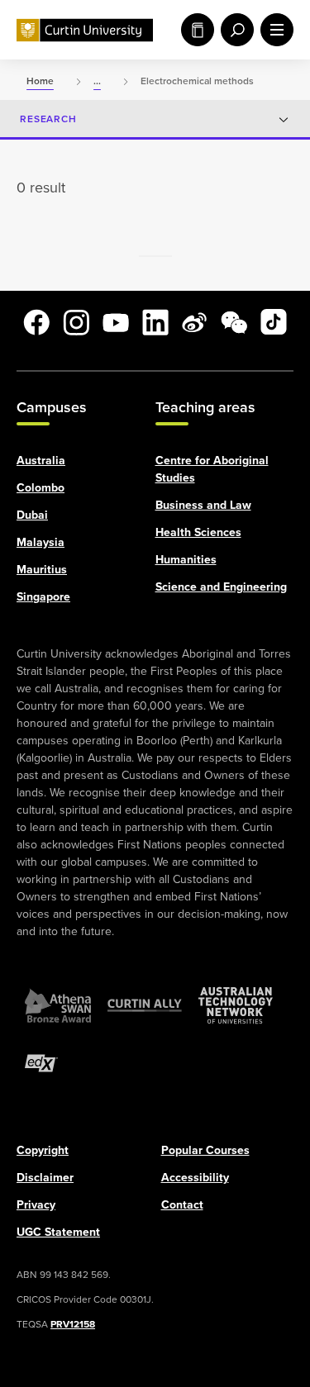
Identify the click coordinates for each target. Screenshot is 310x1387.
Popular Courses (205, 1149)
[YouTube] (116, 322)
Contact (182, 1204)
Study (194, 29)
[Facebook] (36, 322)
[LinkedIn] (155, 322)
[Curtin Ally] (144, 1004)
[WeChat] (234, 322)
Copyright (43, 1149)
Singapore (43, 596)
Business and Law (203, 504)
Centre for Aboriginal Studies (212, 468)
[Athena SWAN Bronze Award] (58, 1004)
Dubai (32, 514)
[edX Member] (41, 1062)
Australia (41, 459)
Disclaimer (45, 1176)
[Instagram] (76, 322)
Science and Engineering (221, 586)
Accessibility (195, 1176)
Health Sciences (198, 531)
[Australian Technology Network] (235, 1004)
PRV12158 (72, 1323)
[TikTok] (273, 322)
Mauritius (42, 568)
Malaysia (40, 541)
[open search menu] (234, 29)
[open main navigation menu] (273, 29)
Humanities (186, 559)
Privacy (36, 1204)
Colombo (40, 487)
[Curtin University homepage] (85, 30)
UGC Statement (58, 1231)
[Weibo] (194, 322)
